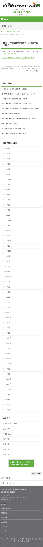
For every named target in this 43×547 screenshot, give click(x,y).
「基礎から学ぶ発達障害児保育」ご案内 (14, 99)
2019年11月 (7, 277)
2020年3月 (7, 271)
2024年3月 (7, 205)
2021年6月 (7, 256)
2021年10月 (7, 251)
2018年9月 (7, 323)
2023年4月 (7, 215)
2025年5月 (7, 189)
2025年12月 (7, 179)
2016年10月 (7, 364)
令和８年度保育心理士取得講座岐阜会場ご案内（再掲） (19, 118)
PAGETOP (36, 473)
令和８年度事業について (9, 123)
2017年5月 (7, 348)
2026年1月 (7, 174)
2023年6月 (7, 210)
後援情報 (6, 444)
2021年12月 (7, 241)
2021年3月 (7, 261)
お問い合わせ (5, 478)
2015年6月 (7, 410)
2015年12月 (7, 379)
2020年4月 (7, 266)
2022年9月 (7, 225)
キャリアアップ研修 (10, 424)
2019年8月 (7, 282)
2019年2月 (7, 307)
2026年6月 (7, 149)
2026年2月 (7, 169)
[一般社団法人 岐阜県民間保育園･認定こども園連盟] (21, 4)
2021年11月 (7, 246)
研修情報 (13, 53)
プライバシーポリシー (8, 483)
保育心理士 (7, 53)
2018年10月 (7, 318)
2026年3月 (7, 164)
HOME (3, 504)
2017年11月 (7, 338)
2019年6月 (7, 292)
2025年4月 (7, 195)
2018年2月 (7, 333)
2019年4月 (7, 297)
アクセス (4, 526)
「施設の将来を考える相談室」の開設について (16, 89)
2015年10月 (7, 389)
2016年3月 (7, 374)
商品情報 (6, 439)
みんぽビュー (5, 531)
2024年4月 (7, 200)
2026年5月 (7, 154)
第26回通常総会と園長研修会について (13, 128)
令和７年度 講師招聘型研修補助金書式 (14, 133)
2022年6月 (7, 236)
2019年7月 (7, 287)
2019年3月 (7, 302)
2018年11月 (7, 313)
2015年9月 (7, 394)
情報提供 (6, 449)
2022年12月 (7, 220)
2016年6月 (7, 369)
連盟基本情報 (5, 508)
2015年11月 (7, 384)
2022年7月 (7, 231)
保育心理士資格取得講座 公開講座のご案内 (18, 58)
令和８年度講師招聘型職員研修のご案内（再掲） (17, 104)
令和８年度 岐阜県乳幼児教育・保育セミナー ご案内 (18, 94)
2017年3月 (7, 353)
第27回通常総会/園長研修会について (13, 113)
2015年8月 (7, 400)
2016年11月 (7, 359)
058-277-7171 (23, 12)
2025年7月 (7, 184)
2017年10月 (7, 343)
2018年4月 (7, 328)
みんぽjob (6, 429)
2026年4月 (7, 159)
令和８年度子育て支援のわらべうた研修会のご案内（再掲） (20, 109)
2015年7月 (7, 405)
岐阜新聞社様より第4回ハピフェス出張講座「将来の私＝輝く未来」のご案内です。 (32, 69)
